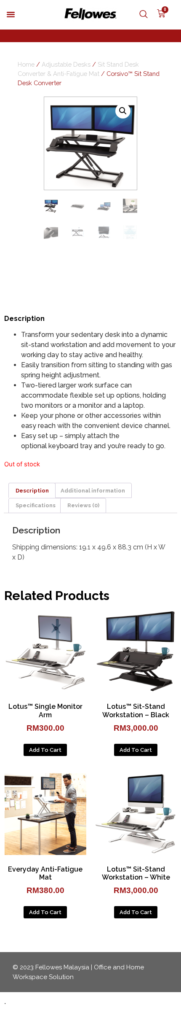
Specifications (36, 505)
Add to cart (45, 750)
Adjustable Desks (66, 64)
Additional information (93, 490)
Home (26, 64)
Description (32, 490)
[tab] (32, 490)
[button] (11, 14)
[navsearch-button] (139, 14)
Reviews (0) (83, 505)
